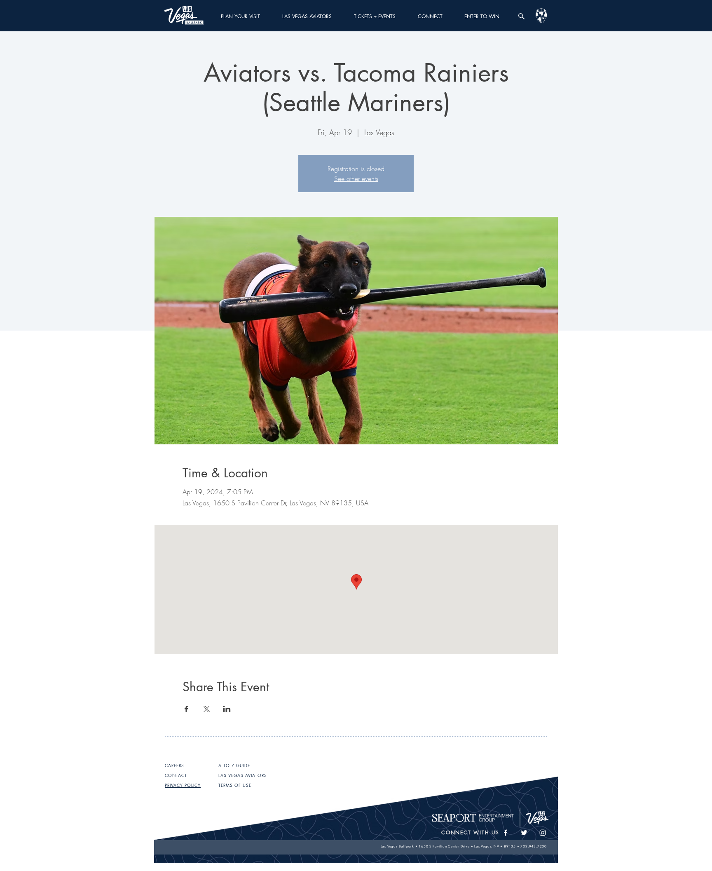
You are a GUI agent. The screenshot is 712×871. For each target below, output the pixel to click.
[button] (240, 16)
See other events (356, 178)
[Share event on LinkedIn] (227, 709)
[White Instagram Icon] (543, 833)
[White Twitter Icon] (524, 833)
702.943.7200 (533, 846)
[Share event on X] (207, 709)
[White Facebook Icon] (505, 833)
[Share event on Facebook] (186, 709)
